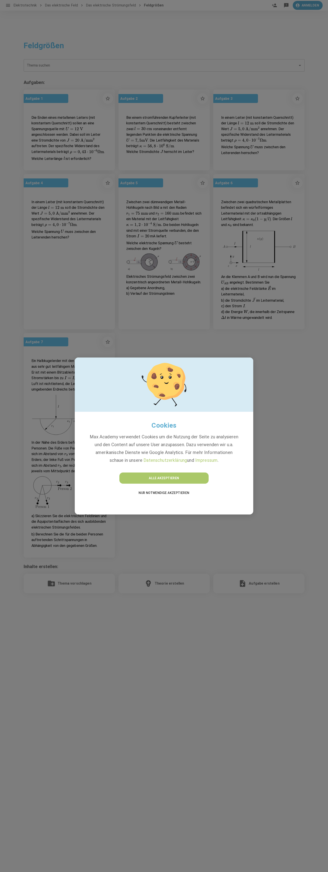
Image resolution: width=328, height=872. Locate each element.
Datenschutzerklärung (165, 460)
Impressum (206, 460)
